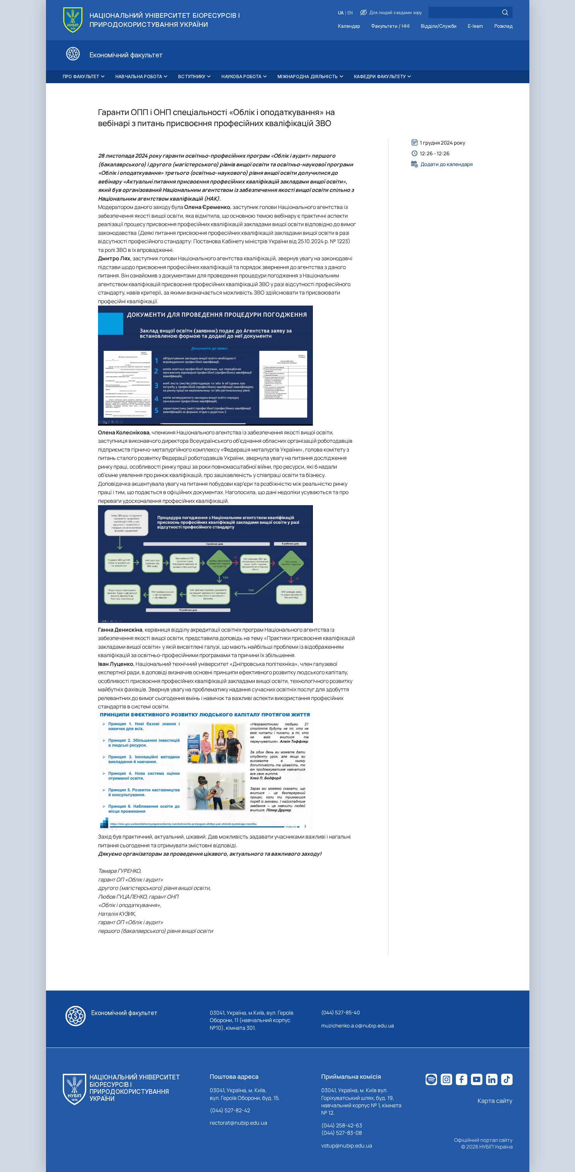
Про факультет (81, 76)
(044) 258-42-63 (341, 1125)
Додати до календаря (447, 164)
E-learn (475, 26)
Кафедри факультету (380, 76)
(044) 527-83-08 (341, 1132)
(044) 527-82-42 (230, 1110)
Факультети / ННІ (390, 26)
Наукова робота (241, 76)
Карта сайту (495, 1101)
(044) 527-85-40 (340, 1012)
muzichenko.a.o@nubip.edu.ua (357, 1025)
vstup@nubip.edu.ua (346, 1145)
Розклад (503, 26)
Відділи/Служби (439, 26)
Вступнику (191, 76)
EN (350, 13)
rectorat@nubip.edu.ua (238, 1122)
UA (341, 13)
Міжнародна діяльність (308, 76)
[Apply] (505, 12)
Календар (349, 26)
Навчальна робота (138, 76)
